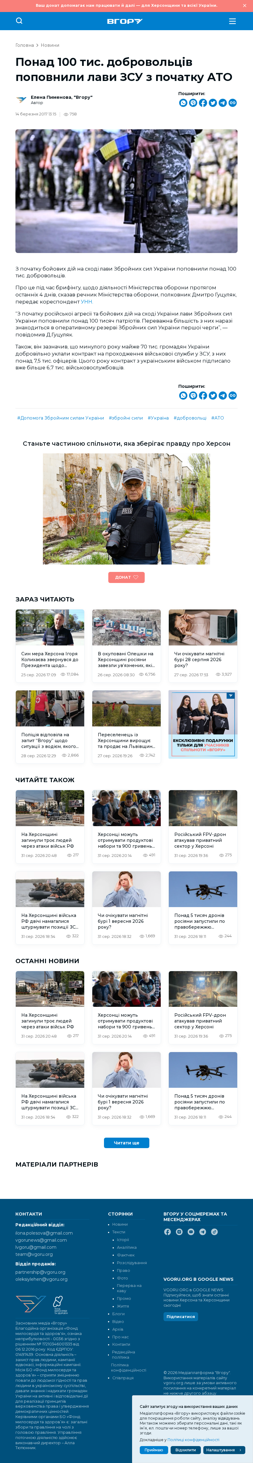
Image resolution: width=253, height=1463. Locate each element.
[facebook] (168, 1234)
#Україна (158, 418)
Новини (50, 45)
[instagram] (179, 1234)
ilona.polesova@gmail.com (44, 1233)
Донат (123, 577)
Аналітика (127, 1247)
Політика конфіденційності (128, 1368)
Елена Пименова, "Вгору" (62, 97)
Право (123, 1270)
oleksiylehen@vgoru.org (41, 1279)
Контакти (121, 1344)
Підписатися (181, 1316)
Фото (122, 1278)
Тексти (118, 1232)
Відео (118, 1321)
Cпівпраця (123, 1378)
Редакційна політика (123, 1355)
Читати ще (126, 1143)
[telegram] (203, 1234)
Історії (123, 1239)
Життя (123, 1306)
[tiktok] (214, 1234)
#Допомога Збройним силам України (60, 418)
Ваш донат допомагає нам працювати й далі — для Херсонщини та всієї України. (126, 5)
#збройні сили (126, 418)
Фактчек (126, 1255)
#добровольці (190, 418)
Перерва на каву (129, 1288)
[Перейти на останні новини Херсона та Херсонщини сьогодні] (125, 21)
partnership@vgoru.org (40, 1272)
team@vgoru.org (34, 1254)
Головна (24, 45)
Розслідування (132, 1262)
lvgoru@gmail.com (35, 1247)
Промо (124, 1298)
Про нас (120, 1337)
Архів (117, 1329)
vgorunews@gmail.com (41, 1240)
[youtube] (191, 1234)
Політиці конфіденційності (193, 1439)
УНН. (87, 302)
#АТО (217, 418)
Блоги (118, 1314)
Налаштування (220, 1450)
